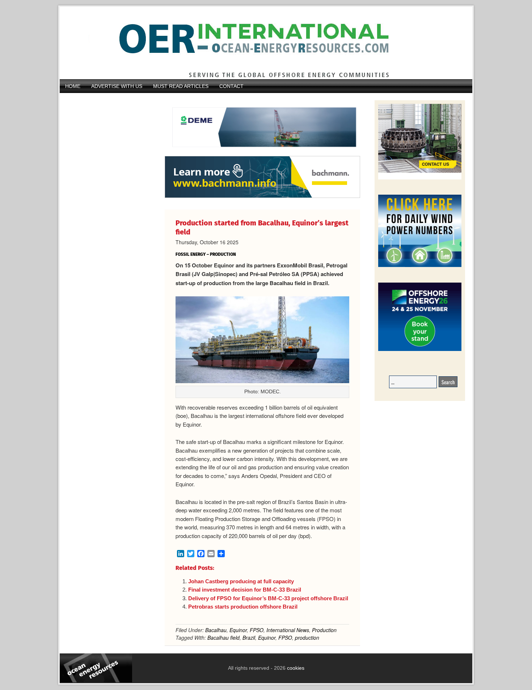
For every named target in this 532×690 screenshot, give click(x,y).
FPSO (256, 630)
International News (287, 630)
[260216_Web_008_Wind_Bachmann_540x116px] (262, 197)
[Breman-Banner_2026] (419, 178)
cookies (295, 668)
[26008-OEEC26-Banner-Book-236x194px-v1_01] (419, 349)
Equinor (238, 630)
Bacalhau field (223, 637)
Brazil (248, 637)
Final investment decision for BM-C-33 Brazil (244, 590)
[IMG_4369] (262, 152)
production (307, 637)
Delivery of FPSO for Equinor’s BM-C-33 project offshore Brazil (268, 598)
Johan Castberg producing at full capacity (241, 581)
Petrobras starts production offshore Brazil (242, 607)
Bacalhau (216, 630)
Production (324, 630)
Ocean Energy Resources (261, 43)
